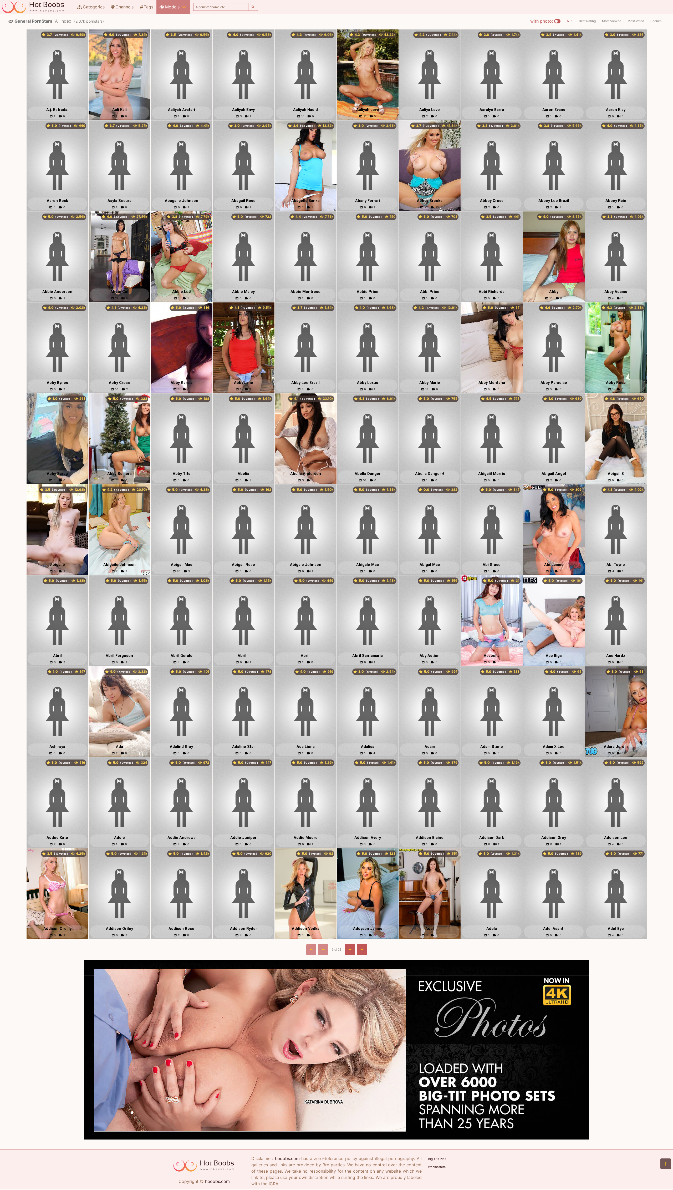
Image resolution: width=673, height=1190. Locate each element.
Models (172, 6)
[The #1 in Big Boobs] (336, 1138)
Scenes (655, 21)
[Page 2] (350, 949)
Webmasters (437, 1167)
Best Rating (587, 21)
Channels (124, 6)
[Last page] (362, 949)
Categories (94, 6)
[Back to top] (665, 1163)
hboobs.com (217, 1181)
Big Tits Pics (437, 1159)
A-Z (570, 21)
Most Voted (636, 21)
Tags (148, 6)
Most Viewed (611, 21)
